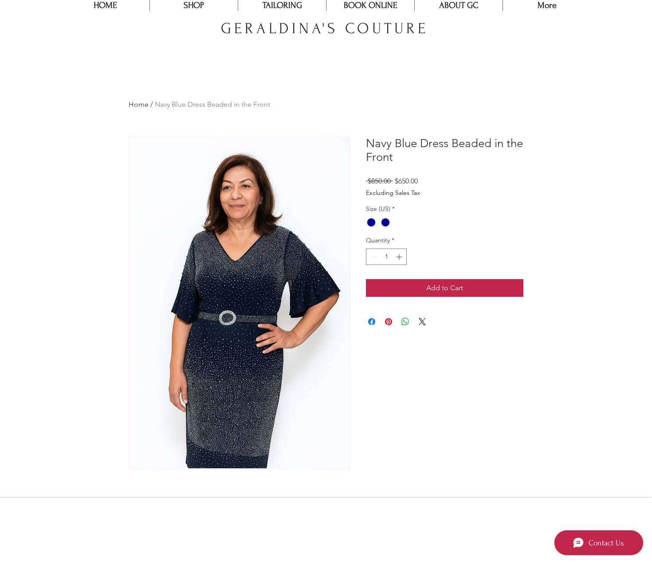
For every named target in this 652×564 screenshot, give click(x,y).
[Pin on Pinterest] (388, 321)
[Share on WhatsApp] (405, 321)
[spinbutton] (386, 256)
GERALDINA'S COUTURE (324, 28)
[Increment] (399, 256)
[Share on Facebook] (371, 321)
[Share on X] (422, 321)
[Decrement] (372, 256)
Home (139, 104)
